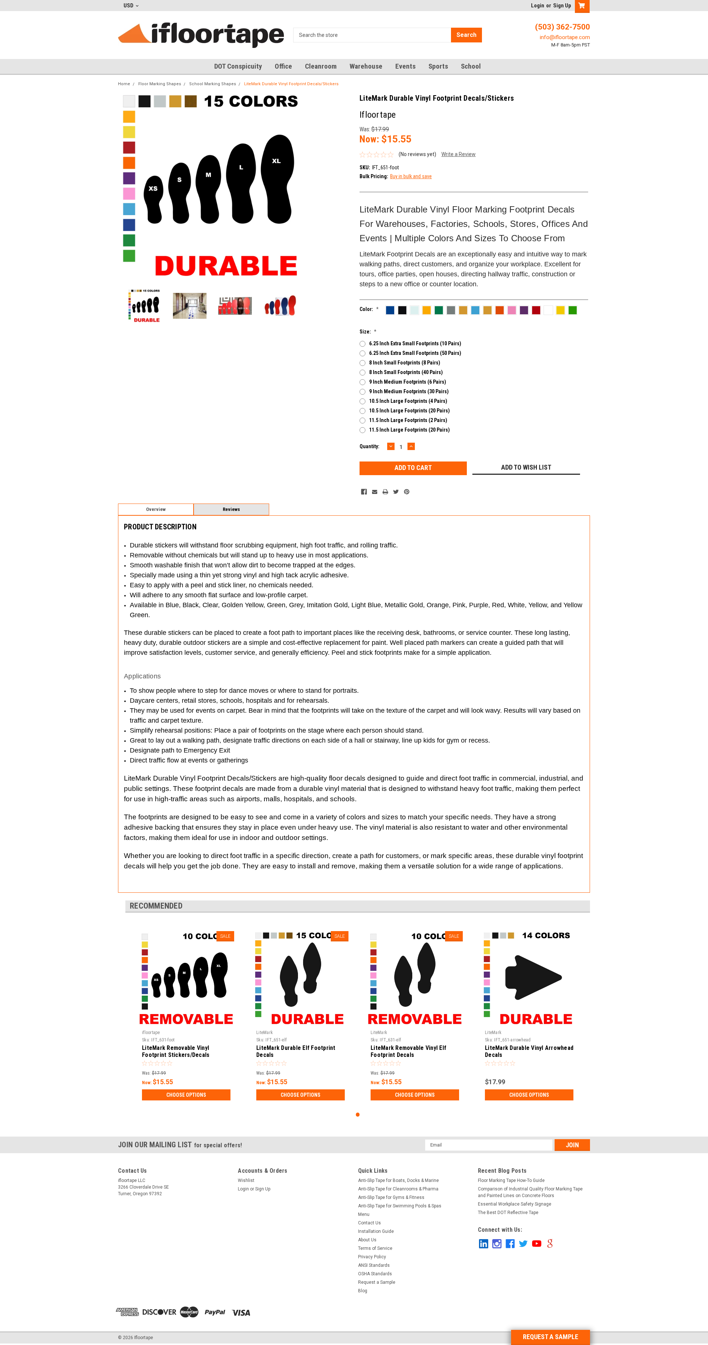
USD (129, 5)
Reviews (231, 509)
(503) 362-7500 (562, 27)
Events (405, 66)
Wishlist (246, 1180)
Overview (156, 509)
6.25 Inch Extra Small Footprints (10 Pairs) (415, 343)
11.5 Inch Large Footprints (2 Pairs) (408, 420)
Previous (125, 187)
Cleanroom (321, 66)
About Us (367, 1239)
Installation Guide (376, 1231)
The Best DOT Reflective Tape (508, 1212)
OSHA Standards (375, 1273)
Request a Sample (376, 1282)
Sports (438, 66)
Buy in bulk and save (411, 176)
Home (124, 84)
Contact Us (369, 1222)
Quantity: (369, 446)
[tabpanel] (186, 1016)
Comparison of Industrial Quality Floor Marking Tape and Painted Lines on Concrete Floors (530, 1192)
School (471, 66)
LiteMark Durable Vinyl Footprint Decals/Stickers (291, 84)
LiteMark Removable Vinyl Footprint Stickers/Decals (175, 1051)
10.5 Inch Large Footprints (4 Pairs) (408, 401)
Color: (369, 309)
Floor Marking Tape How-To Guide (511, 1180)
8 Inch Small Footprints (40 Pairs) (406, 372)
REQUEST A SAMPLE (550, 1337)
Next (299, 187)
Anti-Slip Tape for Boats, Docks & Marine (398, 1180)
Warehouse (366, 66)
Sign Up (562, 5)
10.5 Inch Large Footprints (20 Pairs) (409, 411)
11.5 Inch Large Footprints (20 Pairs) (409, 430)
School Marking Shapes (212, 84)
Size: (368, 332)
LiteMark (264, 1032)
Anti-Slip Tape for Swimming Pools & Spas (399, 1206)
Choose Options (186, 1095)
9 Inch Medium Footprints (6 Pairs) (407, 382)
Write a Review (458, 154)
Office (283, 66)
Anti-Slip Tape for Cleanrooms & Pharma (398, 1189)
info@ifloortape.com (565, 37)
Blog (362, 1290)
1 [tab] (358, 1115)
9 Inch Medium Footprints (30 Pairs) (409, 391)
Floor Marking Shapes (159, 84)
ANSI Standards (374, 1265)
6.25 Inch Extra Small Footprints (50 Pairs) (415, 353)
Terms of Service (375, 1248)
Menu (363, 1214)
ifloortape (151, 1032)
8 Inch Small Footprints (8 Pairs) (404, 363)
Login (537, 5)
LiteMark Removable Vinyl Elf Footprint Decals (408, 1051)
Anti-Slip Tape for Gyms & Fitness (391, 1197)
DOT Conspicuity (238, 66)
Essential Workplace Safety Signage (514, 1204)
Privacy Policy (372, 1256)
